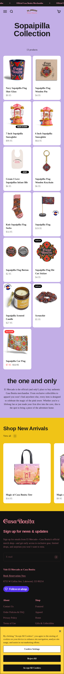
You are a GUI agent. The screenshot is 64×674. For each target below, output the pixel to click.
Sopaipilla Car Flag (15, 361)
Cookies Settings (32, 649)
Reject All (31, 658)
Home (38, 618)
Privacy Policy (10, 618)
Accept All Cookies (32, 668)
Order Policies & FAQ (13, 612)
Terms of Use (9, 623)
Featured (39, 606)
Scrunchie (40, 315)
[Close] (60, 631)
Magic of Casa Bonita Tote (19, 495)
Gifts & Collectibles (44, 623)
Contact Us (8, 606)
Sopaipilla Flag (42, 224)
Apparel (39, 612)
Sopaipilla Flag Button (17, 270)
